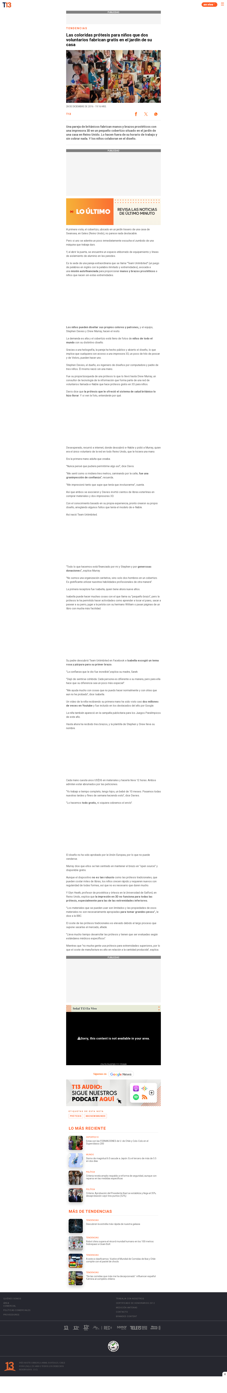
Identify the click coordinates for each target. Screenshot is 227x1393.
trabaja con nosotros (130, 1298)
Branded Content (126, 1316)
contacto (122, 1312)
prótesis (76, 1116)
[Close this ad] (224, 1374)
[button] (136, 114)
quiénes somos (12, 1298)
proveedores (11, 1315)
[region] (113, 1385)
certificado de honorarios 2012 (135, 1303)
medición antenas (126, 1307)
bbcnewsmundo (96, 1116)
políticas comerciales (16, 1310)
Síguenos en (100, 1073)
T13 (68, 114)
